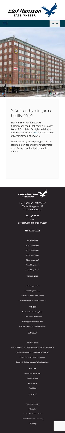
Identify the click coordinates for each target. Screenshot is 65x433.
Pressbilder (32, 388)
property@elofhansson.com (32, 222)
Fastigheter (32, 276)
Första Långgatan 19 (32, 265)
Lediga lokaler (32, 231)
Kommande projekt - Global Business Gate (32, 300)
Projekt (32, 307)
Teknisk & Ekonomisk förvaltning (32, 419)
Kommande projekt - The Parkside (32, 296)
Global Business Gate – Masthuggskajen (32, 326)
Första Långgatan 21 (32, 270)
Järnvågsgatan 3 (32, 240)
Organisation (32, 383)
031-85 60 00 (32, 216)
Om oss (32, 368)
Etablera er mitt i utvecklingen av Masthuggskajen (32, 362)
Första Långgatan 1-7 (32, 286)
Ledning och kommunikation (32, 414)
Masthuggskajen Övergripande (32, 322)
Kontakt (33, 394)
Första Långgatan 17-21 (32, 291)
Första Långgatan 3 (32, 245)
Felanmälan (32, 409)
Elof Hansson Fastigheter (32, 373)
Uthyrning (32, 424)
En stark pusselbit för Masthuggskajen (32, 357)
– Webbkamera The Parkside (32, 317)
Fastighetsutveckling (32, 404)
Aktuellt (32, 333)
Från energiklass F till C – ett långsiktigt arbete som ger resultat (32, 347)
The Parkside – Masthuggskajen (32, 312)
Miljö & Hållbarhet (32, 378)
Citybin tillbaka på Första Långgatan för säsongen (32, 352)
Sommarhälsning (32, 343)
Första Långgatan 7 (32, 255)
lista (35, 132)
